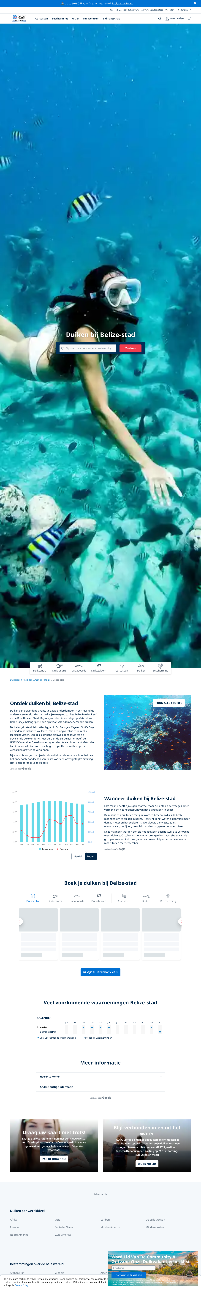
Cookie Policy (21, 1285)
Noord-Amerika (19, 1234)
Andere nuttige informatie (56, 1087)
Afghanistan (17, 1273)
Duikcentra (33, 901)
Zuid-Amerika (63, 1234)
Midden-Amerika (33, 679)
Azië (57, 1219)
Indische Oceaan (65, 1227)
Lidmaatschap (111, 18)
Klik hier (173, 1282)
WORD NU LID (147, 1164)
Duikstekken (98, 901)
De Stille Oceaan (155, 1219)
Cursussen (41, 18)
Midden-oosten (155, 1227)
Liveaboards (77, 901)
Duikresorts (55, 901)
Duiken (146, 901)
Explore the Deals (122, 3)
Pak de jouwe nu (54, 1159)
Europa (14, 1227)
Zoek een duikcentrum (129, 9)
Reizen (75, 18)
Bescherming (60, 18)
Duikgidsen (16, 679)
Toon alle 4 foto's (168, 703)
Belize (47, 679)
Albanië (59, 1273)
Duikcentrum (91, 18)
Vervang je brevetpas (153, 9)
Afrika (13, 1219)
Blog (111, 9)
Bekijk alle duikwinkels (100, 972)
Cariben (105, 1219)
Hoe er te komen (50, 1076)
